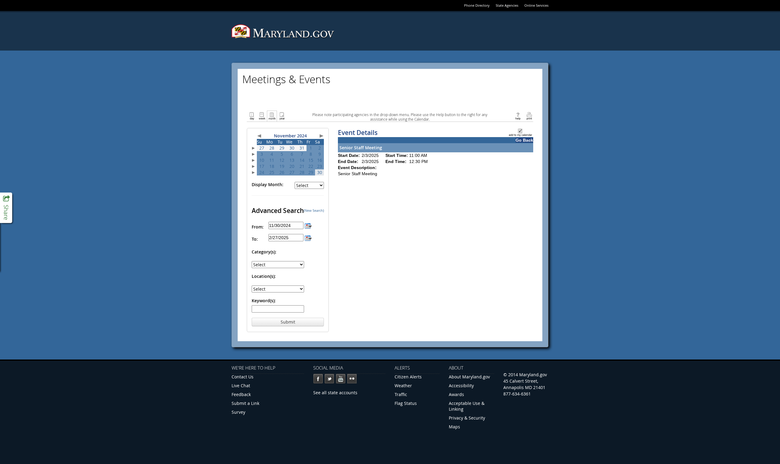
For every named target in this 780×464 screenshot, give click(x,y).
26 (281, 172)
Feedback (241, 394)
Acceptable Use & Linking (466, 406)
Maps (454, 427)
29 (281, 148)
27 (261, 148)
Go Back (524, 140)
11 (271, 160)
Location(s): (264, 276)
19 (281, 166)
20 (291, 166)
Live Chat (241, 385)
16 (319, 160)
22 (310, 166)
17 (261, 166)
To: (255, 239)
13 (291, 160)
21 (302, 166)
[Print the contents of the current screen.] (529, 116)
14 (302, 160)
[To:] (308, 237)
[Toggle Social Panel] (6, 208)
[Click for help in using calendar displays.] (518, 116)
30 (291, 148)
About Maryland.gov (469, 377)
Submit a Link (245, 403)
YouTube (341, 379)
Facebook (318, 379)
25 (271, 172)
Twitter (329, 379)
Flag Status (406, 403)
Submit (288, 322)
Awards (456, 394)
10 (261, 160)
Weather (403, 385)
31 (302, 148)
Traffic (401, 394)
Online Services (536, 5)
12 (281, 160)
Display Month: (267, 184)
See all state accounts (335, 392)
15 (310, 160)
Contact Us (243, 377)
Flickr (352, 379)
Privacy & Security (467, 418)
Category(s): (264, 252)
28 (271, 148)
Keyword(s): (264, 300)
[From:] (308, 225)
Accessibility (461, 385)
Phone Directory (477, 5)
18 (271, 166)
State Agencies (507, 5)
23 (319, 166)
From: (258, 227)
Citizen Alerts (408, 377)
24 (261, 172)
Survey (238, 412)
